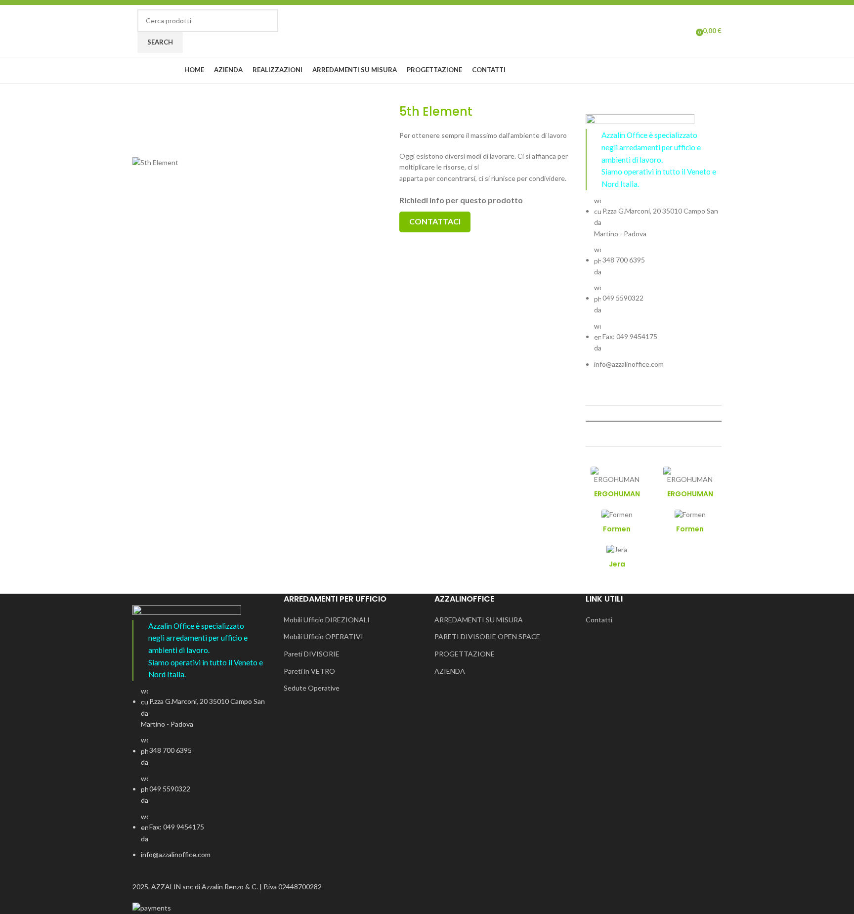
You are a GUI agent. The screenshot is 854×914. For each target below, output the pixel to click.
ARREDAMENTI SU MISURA (478, 619)
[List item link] (654, 282)
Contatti (599, 619)
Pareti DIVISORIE (312, 654)
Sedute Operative (312, 688)
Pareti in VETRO (309, 671)
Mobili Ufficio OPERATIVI (323, 636)
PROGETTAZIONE (464, 654)
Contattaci (435, 221)
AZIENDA (449, 671)
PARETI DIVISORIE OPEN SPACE (487, 636)
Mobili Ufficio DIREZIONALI (327, 619)
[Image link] (640, 121)
